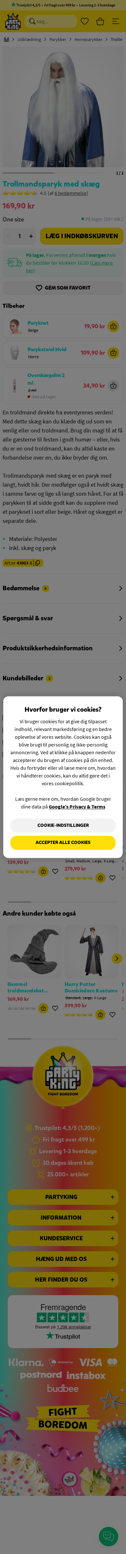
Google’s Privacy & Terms (77, 806)
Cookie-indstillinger (63, 825)
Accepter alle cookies (63, 843)
